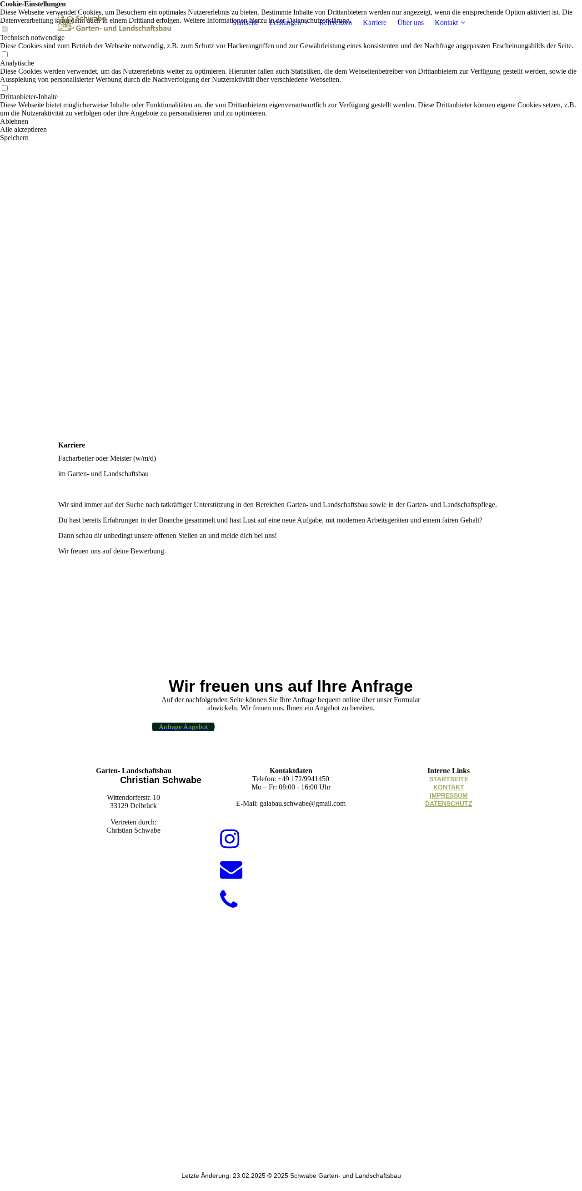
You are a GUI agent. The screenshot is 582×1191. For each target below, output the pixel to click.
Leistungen (285, 22)
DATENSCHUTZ (448, 803)
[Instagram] (229, 839)
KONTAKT (448, 787)
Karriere (374, 22)
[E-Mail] (231, 869)
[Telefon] (229, 900)
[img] (115, 22)
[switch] (4, 55)
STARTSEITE (448, 779)
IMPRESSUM (449, 795)
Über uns (410, 22)
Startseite (245, 22)
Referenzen (335, 22)
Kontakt (446, 22)
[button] (291, 121)
